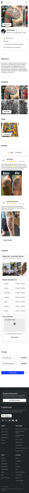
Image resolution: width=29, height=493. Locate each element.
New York (3, 461)
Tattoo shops (4, 431)
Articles (3, 440)
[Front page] (2, 2)
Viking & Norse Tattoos (21, 429)
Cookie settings (19, 480)
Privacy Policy (18, 475)
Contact (17, 466)
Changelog (18, 461)
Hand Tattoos (18, 445)
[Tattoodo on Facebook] (16, 420)
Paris (2, 475)
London (3, 458)
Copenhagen (4, 469)
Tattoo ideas (4, 437)
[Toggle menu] (26, 2)
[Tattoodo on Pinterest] (9, 420)
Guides (3, 443)
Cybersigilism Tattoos (21, 448)
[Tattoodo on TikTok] (6, 420)
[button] (10, 92)
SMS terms (18, 477)
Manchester (4, 466)
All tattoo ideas (19, 451)
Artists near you (5, 477)
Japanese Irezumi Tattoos (20, 432)
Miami (2, 472)
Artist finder (4, 434)
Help (16, 463)
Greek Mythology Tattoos (19, 436)
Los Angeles (4, 463)
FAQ (16, 469)
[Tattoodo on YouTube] (13, 420)
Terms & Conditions (20, 472)
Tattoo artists (4, 429)
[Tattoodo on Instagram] (2, 420)
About (17, 458)
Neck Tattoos (18, 439)
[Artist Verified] (16, 30)
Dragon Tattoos (19, 442)
